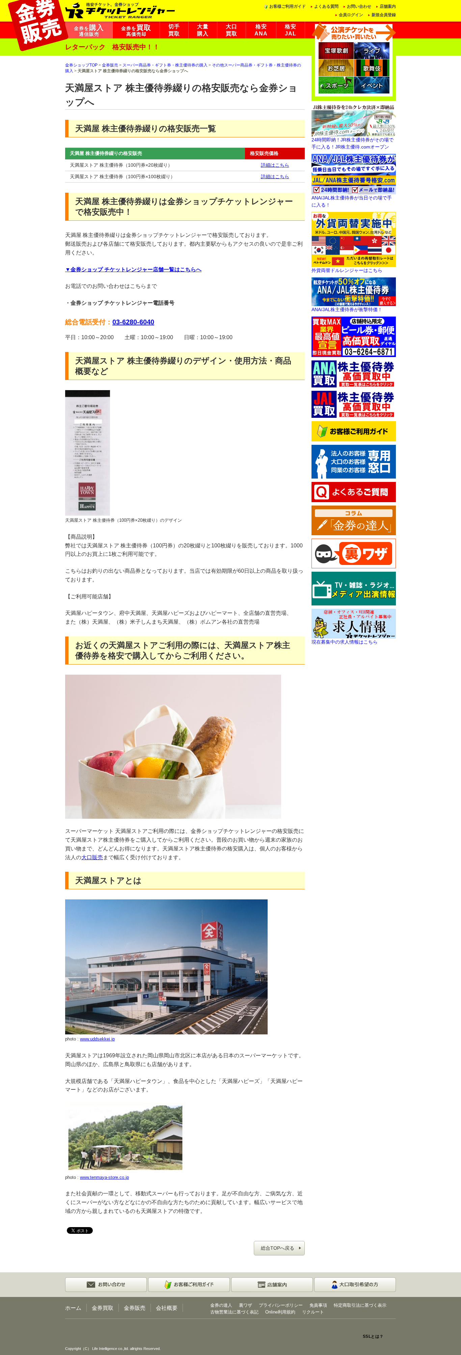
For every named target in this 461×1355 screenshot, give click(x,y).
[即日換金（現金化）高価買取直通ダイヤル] (353, 336)
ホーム (73, 1308)
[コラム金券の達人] (353, 520)
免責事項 (318, 1305)
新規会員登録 (384, 14)
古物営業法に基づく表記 (234, 1312)
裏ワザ (245, 1305)
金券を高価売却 (136, 30)
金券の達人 (221, 1305)
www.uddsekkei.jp (97, 1038)
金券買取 (102, 1308)
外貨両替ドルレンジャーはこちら (346, 270)
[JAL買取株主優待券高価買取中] (353, 404)
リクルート (313, 1312)
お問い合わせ (359, 6)
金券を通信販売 (89, 30)
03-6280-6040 (133, 322)
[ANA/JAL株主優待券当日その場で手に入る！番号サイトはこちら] (353, 173)
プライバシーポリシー (281, 1305)
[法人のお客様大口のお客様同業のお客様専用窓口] (353, 461)
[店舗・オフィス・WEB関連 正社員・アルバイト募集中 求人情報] (353, 623)
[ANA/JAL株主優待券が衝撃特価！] (353, 291)
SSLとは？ (373, 1336)
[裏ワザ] (353, 553)
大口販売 (92, 857)
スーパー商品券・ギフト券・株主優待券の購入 (165, 65)
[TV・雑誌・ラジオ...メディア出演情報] (353, 588)
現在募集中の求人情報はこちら (344, 642)
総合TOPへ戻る (277, 1248)
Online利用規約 (280, 1312)
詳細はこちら (275, 165)
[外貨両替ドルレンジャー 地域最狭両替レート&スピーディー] (353, 239)
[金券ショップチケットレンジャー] (120, 9)
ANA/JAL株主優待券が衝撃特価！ (346, 309)
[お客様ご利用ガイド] (353, 431)
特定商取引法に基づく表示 (360, 1305)
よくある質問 (326, 6)
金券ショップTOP (81, 65)
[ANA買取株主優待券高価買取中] (353, 373)
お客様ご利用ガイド (287, 6)
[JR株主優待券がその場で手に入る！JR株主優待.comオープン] (353, 120)
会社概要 (167, 1308)
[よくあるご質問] (353, 491)
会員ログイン (351, 14)
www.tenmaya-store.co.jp (104, 1177)
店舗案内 (388, 6)
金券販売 (110, 65)
